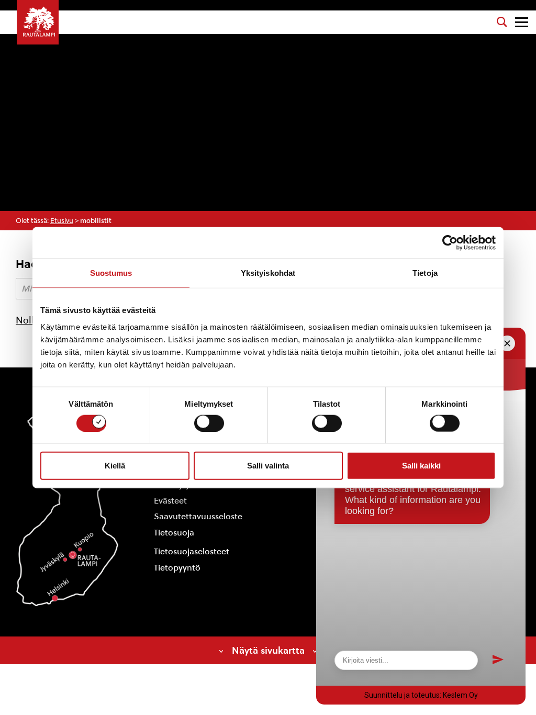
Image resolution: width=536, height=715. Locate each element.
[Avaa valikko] (521, 22)
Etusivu (61, 221)
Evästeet (170, 501)
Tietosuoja (174, 533)
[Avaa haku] (502, 22)
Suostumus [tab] (111, 273)
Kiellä (115, 465)
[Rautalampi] (38, 22)
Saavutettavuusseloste (198, 516)
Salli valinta (268, 465)
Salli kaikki (421, 465)
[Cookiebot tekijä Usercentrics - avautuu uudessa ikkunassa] (450, 243)
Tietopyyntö (177, 568)
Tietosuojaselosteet (191, 551)
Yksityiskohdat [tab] (268, 273)
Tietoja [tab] (425, 273)
